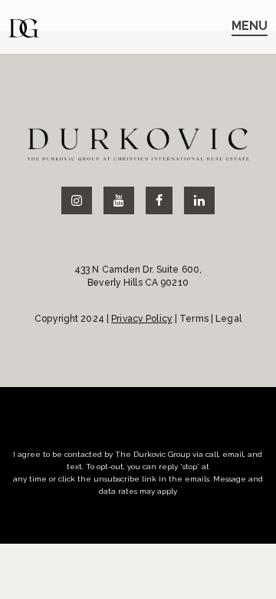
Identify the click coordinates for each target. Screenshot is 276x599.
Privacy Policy (141, 318)
